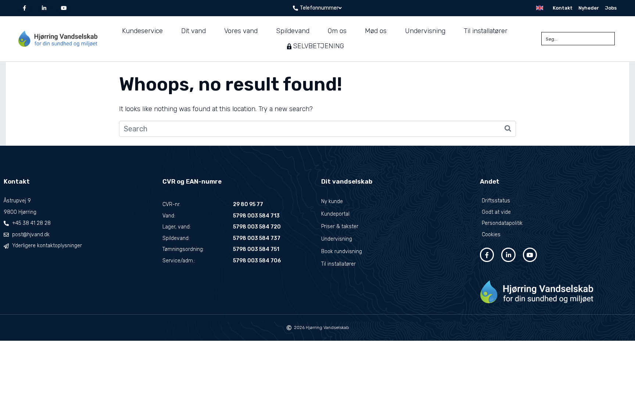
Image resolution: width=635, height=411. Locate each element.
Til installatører (485, 31)
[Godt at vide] (555, 212)
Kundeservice (142, 31)
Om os (337, 31)
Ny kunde (332, 201)
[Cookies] (555, 235)
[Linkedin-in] (44, 8)
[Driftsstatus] (555, 201)
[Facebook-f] (24, 8)
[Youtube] (64, 8)
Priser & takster (339, 226)
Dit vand (193, 31)
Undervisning (425, 31)
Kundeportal (335, 214)
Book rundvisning (341, 251)
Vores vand (241, 31)
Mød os (376, 31)
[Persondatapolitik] (555, 223)
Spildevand (292, 31)
